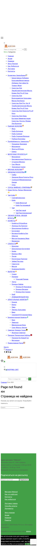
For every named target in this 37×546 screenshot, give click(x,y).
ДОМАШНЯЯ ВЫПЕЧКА (20, 297)
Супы (13, 185)
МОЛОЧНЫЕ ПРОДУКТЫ (17, 154)
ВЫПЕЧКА (11, 272)
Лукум (14, 256)
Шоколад (15, 246)
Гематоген (15, 264)
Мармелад (16, 241)
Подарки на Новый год (20, 338)
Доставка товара (11, 503)
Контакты (11, 71)
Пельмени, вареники (19, 144)
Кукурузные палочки (19, 259)
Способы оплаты (11, 506)
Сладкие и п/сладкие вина (22, 315)
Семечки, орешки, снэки (17, 330)
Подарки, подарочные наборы (19, 335)
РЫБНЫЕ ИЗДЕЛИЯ (15, 126)
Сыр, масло (16, 164)
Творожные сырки (18, 167)
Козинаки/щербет (18, 269)
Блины (14, 152)
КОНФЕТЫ (11, 221)
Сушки (14, 274)
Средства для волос (22, 98)
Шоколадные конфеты (20, 228)
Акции (10, 59)
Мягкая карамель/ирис (20, 238)
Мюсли (14, 266)
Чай (13, 208)
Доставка (11, 69)
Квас (13, 320)
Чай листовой (21, 210)
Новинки (11, 61)
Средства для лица (22, 90)
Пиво (13, 307)
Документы (9, 508)
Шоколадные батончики (21, 249)
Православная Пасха (15, 343)
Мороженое (16, 146)
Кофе (13, 200)
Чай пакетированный (24, 213)
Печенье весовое (22, 289)
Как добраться (13, 66)
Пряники (15, 277)
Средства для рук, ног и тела (22, 105)
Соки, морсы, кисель (19, 327)
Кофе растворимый (23, 205)
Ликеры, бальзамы (19, 310)
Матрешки (15, 340)
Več (30, 544)
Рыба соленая (17, 134)
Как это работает (11, 494)
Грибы (14, 175)
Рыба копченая (17, 131)
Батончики (16, 231)
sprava (28, 531)
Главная (11, 56)
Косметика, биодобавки (16, 75)
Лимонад (15, 322)
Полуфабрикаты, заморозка (18, 141)
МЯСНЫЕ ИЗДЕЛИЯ (15, 169)
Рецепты (8, 520)
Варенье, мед (17, 254)
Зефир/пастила (17, 261)
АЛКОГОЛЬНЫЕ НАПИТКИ (17, 300)
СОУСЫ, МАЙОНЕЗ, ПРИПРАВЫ (19, 187)
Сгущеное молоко (18, 162)
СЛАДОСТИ (12, 244)
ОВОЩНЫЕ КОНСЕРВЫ (16, 172)
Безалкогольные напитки (17, 317)
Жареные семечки (18, 333)
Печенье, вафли (17, 284)
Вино (13, 312)
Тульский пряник (22, 279)
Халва (14, 251)
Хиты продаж (13, 64)
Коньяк (14, 302)
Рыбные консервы (18, 139)
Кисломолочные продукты (21, 159)
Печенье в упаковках (23, 287)
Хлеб (13, 294)
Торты (14, 282)
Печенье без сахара (23, 292)
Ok (26, 544)
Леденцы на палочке (19, 226)
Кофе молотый (21, 203)
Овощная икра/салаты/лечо (22, 177)
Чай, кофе (11, 195)
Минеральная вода (19, 325)
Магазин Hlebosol (11, 492)
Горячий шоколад (18, 198)
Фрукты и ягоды (18, 149)
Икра (13, 129)
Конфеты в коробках (19, 223)
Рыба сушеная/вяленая (20, 136)
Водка (14, 305)
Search (22, 407)
